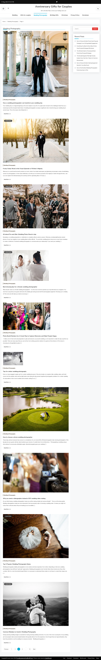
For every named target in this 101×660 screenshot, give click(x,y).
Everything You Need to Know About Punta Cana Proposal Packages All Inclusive (87, 47)
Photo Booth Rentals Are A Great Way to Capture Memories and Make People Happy (30, 336)
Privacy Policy (75, 15)
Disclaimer (85, 15)
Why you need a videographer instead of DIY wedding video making (24, 498)
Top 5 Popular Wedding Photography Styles (17, 564)
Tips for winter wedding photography (14, 371)
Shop (97, 658)
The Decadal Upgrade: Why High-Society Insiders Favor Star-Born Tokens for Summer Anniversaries (87, 58)
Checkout (69, 658)
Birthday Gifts (54, 15)
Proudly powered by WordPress (24, 658)
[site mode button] (98, 8)
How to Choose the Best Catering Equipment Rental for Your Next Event (87, 64)
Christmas (64, 15)
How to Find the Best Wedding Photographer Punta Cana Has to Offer (87, 69)
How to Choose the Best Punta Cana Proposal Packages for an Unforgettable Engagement (87, 42)
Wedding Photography (40, 15)
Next (34, 649)
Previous (6, 649)
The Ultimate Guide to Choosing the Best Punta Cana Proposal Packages (86, 52)
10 (29, 649)
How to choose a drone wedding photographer (17, 437)
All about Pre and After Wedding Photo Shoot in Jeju (19, 234)
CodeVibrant (48, 658)
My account (83, 658)
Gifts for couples (25, 15)
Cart (64, 658)
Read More (6, 113)
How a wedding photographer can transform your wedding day (22, 103)
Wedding (14, 15)
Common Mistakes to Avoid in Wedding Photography (19, 632)
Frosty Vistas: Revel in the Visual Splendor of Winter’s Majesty (22, 168)
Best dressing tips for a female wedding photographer (20, 287)
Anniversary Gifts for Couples (53, 6)
